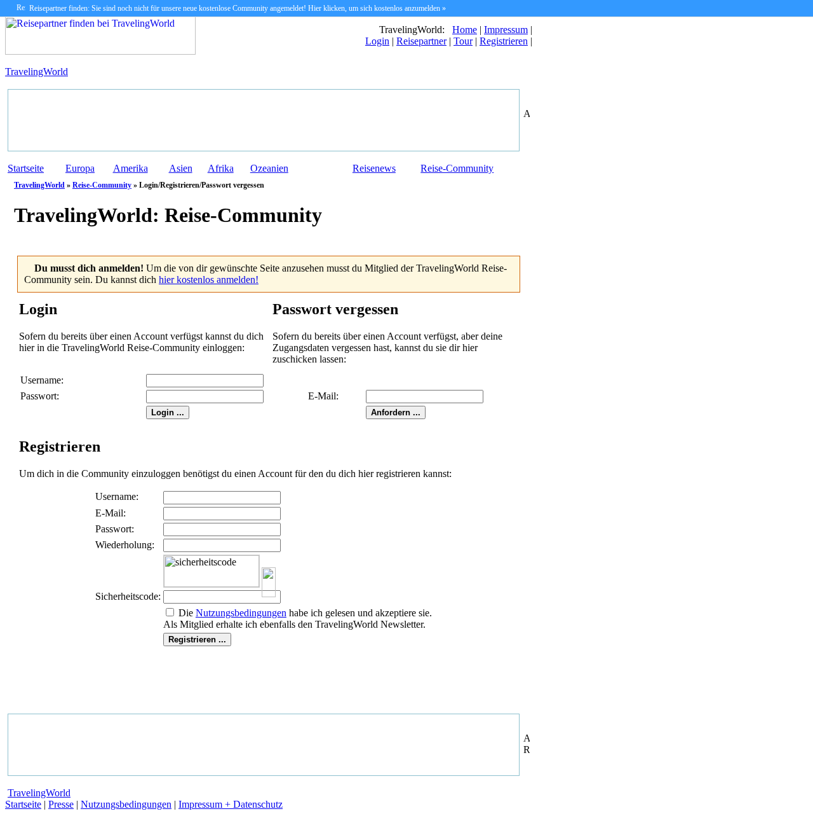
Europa (80, 168)
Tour (463, 41)
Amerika (130, 168)
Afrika (221, 168)
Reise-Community (457, 168)
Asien (180, 168)
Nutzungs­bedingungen (241, 612)
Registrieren (504, 41)
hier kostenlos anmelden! (209, 279)
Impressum (506, 29)
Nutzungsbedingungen (126, 804)
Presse (61, 804)
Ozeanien (269, 168)
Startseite (26, 168)
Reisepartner (421, 41)
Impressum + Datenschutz (230, 804)
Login (377, 41)
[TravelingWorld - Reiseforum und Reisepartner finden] (100, 51)
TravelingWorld (36, 71)
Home (464, 29)
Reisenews (374, 168)
